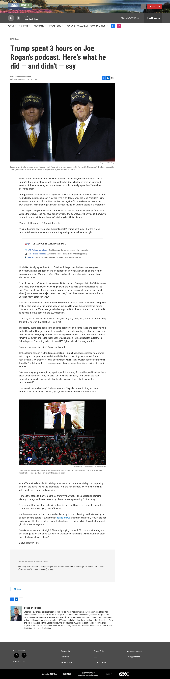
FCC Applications (133, 657)
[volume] (18, 18)
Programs (38, 26)
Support (23, 26)
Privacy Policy (99, 651)
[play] (11, 18)
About (11, 26)
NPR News (14, 39)
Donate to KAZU (100, 662)
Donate (156, 6)
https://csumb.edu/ (134, 651)
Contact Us (65, 651)
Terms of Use (66, 662)
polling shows (63, 517)
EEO (95, 657)
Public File (65, 657)
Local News (55, 26)
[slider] (22, 18)
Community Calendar (77, 26)
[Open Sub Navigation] (16, 26)
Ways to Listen (98, 26)
